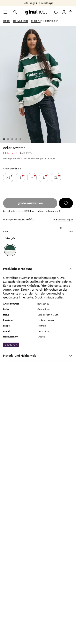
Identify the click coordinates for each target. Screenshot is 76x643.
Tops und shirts (20, 21)
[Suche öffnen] (15, 12)
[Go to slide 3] (12, 139)
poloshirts (35, 21)
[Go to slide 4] (16, 139)
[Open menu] (5, 12)
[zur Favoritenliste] (56, 12)
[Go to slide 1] (4, 139)
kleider (6, 21)
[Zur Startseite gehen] (36, 12)
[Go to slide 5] (20, 139)
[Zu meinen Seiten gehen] (63, 12)
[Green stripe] (10, 250)
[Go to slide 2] (8, 139)
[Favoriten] (66, 203)
